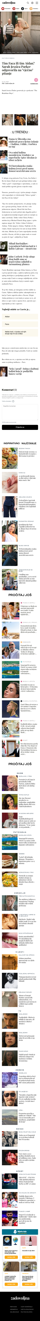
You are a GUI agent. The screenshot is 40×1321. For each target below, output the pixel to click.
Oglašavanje (14, 1312)
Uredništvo (14, 1309)
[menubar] (32, 3)
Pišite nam (13, 1306)
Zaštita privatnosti (27, 1309)
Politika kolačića (26, 1312)
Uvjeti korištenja (26, 1306)
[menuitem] (32, 3)
